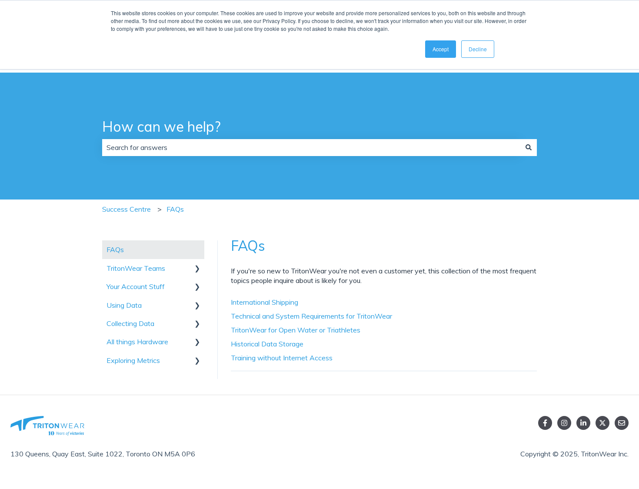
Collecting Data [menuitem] (130, 323)
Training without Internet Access (282, 357)
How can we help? (161, 126)
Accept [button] (441, 49)
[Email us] (622, 423)
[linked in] (583, 423)
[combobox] (311, 147)
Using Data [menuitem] (124, 305)
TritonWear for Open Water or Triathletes (295, 330)
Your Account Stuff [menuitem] (135, 286)
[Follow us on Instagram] (564, 423)
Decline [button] (478, 49)
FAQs (175, 209)
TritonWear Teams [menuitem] (135, 268)
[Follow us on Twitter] (602, 423)
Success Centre (126, 209)
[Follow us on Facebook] (545, 423)
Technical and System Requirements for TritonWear (311, 316)
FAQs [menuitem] (115, 249)
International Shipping (264, 302)
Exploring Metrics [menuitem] (133, 360)
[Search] (528, 147)
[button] (197, 269)
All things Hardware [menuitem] (137, 341)
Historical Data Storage (267, 343)
